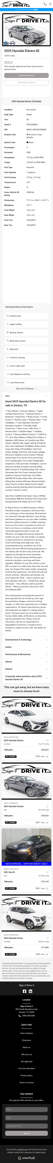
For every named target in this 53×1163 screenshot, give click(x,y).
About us (26, 1047)
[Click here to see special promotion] (26, 9)
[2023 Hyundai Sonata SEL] (26, 781)
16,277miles (43, 744)
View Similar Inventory (26, 82)
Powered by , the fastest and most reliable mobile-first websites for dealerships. (26, 1151)
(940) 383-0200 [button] (28, 1016)
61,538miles (43, 876)
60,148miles (43, 810)
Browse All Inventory (26, 75)
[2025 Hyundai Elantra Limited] (26, 715)
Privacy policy (26, 1075)
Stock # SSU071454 (11, 737)
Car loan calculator (26, 1068)
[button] (45, 4)
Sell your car (26, 1054)
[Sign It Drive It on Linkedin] (29, 991)
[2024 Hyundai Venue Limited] (26, 913)
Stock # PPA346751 (11, 803)
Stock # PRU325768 (11, 935)
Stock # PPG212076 (11, 869)
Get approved (26, 1061)
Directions (26, 1040)
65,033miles (43, 942)
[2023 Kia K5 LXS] (26, 847)
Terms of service (26, 1082)
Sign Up (27, 1133)
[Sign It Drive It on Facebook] (23, 991)
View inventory (26, 1033)
